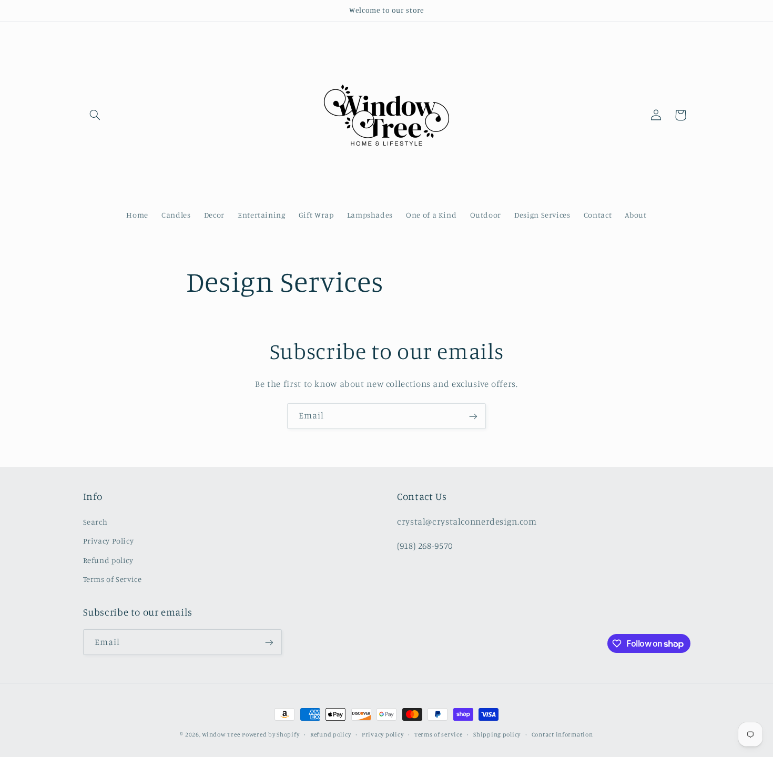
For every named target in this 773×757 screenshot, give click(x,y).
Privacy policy (382, 734)
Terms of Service (112, 579)
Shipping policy (497, 734)
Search (95, 521)
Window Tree (221, 734)
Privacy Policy (108, 540)
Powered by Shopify (270, 734)
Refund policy (108, 560)
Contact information (562, 734)
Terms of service (438, 734)
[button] (95, 115)
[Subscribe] (473, 416)
